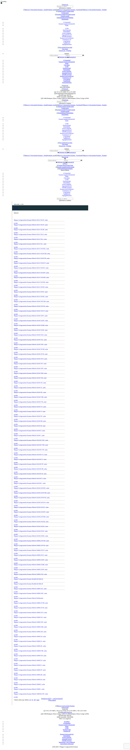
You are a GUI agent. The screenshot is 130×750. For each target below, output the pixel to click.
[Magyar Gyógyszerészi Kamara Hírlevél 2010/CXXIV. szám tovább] (65, 297)
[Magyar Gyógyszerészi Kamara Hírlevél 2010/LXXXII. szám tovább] (65, 454)
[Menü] (65, 90)
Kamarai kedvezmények (67, 76)
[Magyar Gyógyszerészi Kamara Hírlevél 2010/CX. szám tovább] (65, 349)
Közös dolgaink (66, 71)
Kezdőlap (67, 721)
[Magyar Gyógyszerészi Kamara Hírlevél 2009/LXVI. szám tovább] (65, 524)
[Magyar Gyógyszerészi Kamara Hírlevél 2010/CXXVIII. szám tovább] (65, 282)
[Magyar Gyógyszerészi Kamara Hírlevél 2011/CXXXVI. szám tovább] (65, 253)
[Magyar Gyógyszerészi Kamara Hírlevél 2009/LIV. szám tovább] (65, 569)
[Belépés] (83, 55)
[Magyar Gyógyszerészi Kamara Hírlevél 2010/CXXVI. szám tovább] (65, 290)
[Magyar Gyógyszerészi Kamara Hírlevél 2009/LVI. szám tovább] (65, 562)
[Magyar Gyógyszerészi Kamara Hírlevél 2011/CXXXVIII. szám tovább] (65, 245)
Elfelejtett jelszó (63, 57)
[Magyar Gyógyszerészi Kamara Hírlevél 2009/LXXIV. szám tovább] (65, 483)
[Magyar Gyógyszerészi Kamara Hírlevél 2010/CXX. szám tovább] (65, 312)
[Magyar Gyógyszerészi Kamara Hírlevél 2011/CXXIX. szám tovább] (65, 279)
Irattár (66, 63)
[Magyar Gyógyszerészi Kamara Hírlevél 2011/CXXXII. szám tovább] (65, 267)
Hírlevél (16, 208)
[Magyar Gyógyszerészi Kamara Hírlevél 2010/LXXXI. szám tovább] (65, 457)
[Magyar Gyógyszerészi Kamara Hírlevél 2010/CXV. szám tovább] (65, 331)
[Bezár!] (65, 3)
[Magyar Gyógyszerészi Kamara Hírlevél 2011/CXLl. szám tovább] (65, 234)
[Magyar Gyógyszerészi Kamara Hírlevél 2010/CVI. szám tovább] (65, 364)
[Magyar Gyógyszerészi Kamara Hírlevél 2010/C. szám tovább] (65, 387)
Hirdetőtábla (66, 70)
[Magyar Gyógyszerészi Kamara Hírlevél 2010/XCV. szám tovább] (65, 405)
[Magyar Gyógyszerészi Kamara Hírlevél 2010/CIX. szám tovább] (65, 353)
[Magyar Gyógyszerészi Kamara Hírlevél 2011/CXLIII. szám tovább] (65, 227)
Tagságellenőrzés (67, 82)
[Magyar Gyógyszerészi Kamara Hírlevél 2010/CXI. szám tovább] (65, 346)
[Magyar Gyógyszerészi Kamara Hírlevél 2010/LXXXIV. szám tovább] (65, 446)
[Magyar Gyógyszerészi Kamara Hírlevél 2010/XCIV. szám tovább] (65, 409)
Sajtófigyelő (66, 731)
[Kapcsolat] (65, 707)
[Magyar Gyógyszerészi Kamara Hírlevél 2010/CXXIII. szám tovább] (65, 301)
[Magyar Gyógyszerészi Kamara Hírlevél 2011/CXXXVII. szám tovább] (65, 249)
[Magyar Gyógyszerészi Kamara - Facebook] (69, 9)
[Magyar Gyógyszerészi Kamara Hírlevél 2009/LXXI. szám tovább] (65, 495)
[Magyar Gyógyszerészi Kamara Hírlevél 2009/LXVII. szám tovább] (65, 521)
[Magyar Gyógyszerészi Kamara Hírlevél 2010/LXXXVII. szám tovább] (65, 435)
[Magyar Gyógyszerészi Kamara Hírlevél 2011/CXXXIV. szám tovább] (65, 260)
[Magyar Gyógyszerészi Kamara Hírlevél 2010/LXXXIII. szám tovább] (65, 450)
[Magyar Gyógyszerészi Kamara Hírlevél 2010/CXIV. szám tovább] (65, 334)
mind (37, 700)
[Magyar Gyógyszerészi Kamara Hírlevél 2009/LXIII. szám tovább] (65, 536)
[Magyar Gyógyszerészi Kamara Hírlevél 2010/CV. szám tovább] (65, 368)
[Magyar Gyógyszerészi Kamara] (65, 706)
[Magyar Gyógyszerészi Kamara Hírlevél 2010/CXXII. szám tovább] (65, 305)
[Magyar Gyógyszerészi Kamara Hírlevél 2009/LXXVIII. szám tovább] (65, 469)
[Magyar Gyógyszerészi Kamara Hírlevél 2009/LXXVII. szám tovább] (65, 472)
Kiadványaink (67, 68)
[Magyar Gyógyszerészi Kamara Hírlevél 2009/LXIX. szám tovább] (65, 509)
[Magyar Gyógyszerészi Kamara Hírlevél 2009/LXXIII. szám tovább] (65, 487)
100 (35, 700)
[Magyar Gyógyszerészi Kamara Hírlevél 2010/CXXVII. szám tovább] (65, 286)
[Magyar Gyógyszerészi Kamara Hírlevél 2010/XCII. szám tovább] (65, 416)
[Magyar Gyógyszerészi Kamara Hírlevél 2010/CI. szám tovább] (65, 383)
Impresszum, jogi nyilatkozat (67, 742)
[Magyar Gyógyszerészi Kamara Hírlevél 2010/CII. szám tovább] (65, 379)
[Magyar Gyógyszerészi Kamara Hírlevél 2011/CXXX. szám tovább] (65, 275)
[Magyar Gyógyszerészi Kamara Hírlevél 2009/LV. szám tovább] (65, 565)
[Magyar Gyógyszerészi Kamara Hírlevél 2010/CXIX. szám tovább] (65, 316)
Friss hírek (67, 65)
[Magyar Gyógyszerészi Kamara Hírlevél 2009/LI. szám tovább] (65, 580)
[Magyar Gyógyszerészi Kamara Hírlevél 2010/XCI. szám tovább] (65, 420)
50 (32, 700)
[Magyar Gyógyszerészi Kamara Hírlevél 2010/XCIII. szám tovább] (65, 413)
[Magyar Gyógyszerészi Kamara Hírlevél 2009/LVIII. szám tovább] (65, 554)
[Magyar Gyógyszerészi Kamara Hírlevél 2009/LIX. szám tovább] (65, 550)
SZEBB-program (67, 74)
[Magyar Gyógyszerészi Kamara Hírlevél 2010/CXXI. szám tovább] (65, 308)
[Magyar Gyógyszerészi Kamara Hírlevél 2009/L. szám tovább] (65, 584)
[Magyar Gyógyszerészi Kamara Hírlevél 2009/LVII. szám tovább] (65, 558)
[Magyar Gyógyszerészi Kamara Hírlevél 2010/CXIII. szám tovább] (65, 338)
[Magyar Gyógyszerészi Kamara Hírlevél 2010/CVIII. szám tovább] (65, 357)
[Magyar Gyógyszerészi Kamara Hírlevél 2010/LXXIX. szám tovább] (65, 465)
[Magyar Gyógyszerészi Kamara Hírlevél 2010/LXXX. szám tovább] (65, 461)
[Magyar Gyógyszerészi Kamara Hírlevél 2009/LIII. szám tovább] (65, 573)
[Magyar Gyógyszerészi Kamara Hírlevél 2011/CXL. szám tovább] (65, 238)
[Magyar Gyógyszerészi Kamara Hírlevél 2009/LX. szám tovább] (65, 547)
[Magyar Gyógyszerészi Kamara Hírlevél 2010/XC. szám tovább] (65, 424)
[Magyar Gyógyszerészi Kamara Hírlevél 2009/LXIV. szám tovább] (65, 532)
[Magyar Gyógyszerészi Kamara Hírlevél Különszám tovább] (65, 513)
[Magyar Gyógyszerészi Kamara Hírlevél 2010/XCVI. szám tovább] (65, 401)
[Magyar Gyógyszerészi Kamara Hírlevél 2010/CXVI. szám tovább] (65, 327)
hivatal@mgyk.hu (67, 712)
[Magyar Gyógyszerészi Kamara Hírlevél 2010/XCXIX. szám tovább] (65, 390)
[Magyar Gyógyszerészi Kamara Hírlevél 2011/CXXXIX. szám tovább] (65, 241)
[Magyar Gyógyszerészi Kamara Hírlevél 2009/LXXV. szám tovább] (65, 480)
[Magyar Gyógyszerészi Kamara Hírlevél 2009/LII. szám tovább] (65, 576)
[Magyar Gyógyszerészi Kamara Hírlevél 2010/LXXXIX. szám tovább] (65, 428)
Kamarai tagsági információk (67, 62)
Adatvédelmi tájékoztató (67, 744)
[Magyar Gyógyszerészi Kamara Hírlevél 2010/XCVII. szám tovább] (65, 398)
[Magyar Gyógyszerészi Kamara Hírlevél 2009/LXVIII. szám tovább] (65, 517)
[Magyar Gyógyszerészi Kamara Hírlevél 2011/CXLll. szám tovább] (65, 230)
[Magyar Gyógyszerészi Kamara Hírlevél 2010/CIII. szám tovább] (65, 375)
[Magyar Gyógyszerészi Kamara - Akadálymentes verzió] (39, 9)
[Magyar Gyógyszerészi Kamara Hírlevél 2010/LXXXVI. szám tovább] (65, 439)
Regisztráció (72, 57)
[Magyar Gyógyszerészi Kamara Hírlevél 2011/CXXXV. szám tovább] (65, 256)
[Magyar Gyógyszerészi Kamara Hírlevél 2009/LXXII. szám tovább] (65, 491)
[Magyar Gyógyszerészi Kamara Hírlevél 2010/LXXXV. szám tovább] (65, 442)
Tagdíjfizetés (66, 81)
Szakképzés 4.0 (66, 78)
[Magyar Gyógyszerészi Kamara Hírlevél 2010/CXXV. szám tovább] (65, 294)
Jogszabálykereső (67, 73)
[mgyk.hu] (65, 4)
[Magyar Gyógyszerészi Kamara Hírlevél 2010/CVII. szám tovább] (65, 361)
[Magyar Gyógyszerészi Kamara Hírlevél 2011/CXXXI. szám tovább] (65, 271)
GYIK (67, 66)
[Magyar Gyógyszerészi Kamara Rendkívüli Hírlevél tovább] (65, 498)
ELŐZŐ (48, 698)
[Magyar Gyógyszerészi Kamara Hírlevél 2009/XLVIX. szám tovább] (65, 588)
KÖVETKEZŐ (58, 698)
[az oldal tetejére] (65, 87)
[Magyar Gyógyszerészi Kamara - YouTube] (94, 9)
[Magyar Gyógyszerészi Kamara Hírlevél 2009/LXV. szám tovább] (65, 528)
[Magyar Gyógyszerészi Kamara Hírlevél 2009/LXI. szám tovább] (65, 543)
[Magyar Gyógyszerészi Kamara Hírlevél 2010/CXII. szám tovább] (65, 342)
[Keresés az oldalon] (65, 8)
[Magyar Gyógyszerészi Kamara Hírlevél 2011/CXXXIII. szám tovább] (65, 264)
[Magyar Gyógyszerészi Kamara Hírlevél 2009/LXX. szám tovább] (65, 506)
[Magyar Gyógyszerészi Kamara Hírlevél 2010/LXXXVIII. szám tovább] (65, 431)
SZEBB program (67, 740)
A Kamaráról (66, 60)
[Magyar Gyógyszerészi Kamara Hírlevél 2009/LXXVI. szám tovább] (65, 476)
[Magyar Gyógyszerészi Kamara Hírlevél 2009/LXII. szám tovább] (65, 539)
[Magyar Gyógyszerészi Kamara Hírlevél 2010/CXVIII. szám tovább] (65, 320)
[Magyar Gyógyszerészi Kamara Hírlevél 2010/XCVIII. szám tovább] (65, 394)
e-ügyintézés (66, 79)
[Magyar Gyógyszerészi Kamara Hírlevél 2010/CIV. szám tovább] (65, 372)
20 (30, 700)
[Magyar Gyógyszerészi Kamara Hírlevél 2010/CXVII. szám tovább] (65, 323)
